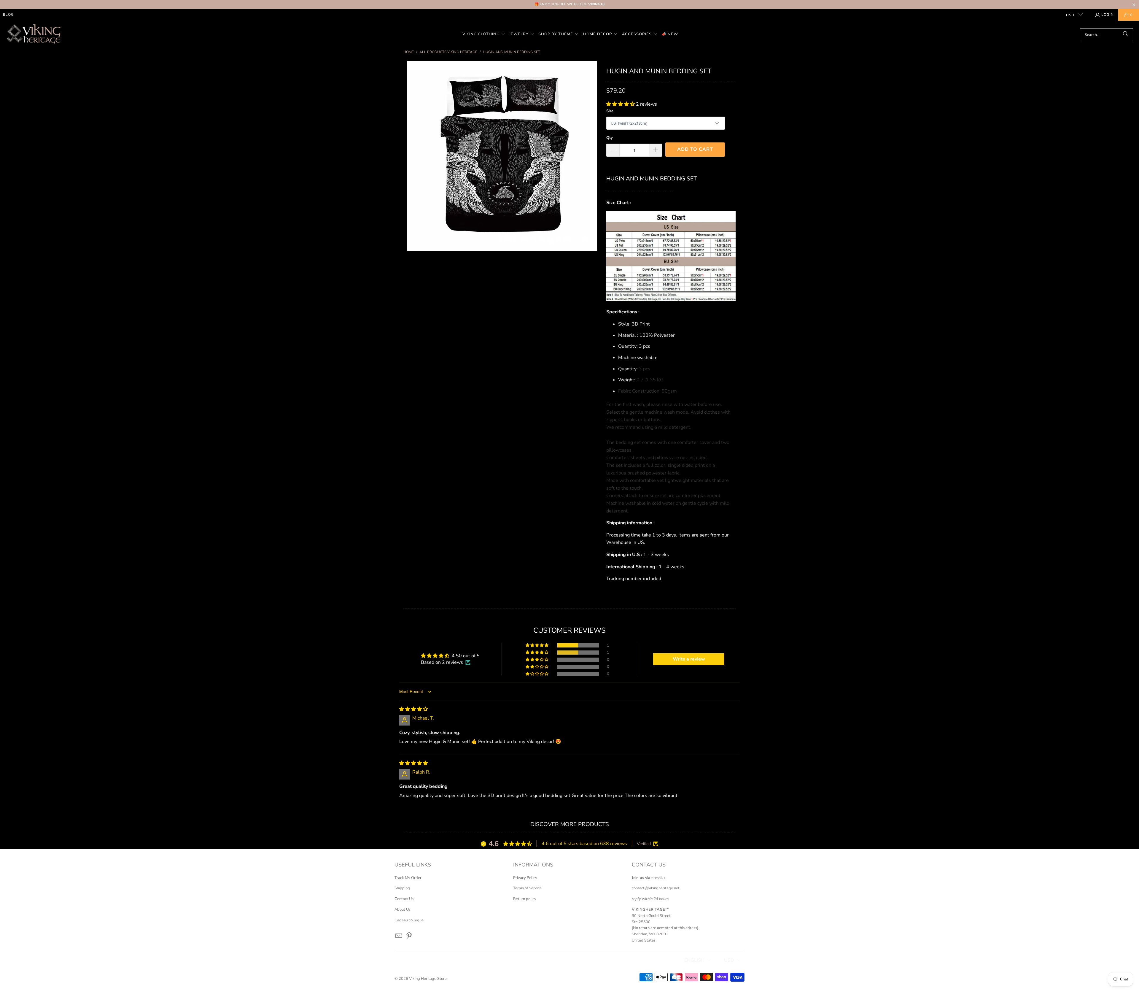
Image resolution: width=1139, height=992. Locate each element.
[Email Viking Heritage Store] (398, 936)
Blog (8, 14)
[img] (413, 709)
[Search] (1125, 34)
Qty (609, 137)
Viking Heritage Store (428, 978)
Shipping (402, 888)
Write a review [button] (689, 659)
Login (1107, 14)
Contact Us (403, 898)
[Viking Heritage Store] (33, 34)
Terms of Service (527, 888)
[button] (483, 34)
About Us (402, 909)
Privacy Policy (525, 877)
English (694, 960)
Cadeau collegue (409, 920)
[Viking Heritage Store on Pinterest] (409, 936)
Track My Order (407, 877)
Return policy (524, 898)
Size (609, 111)
